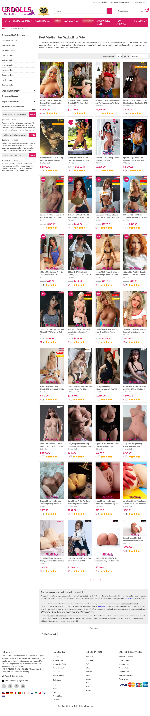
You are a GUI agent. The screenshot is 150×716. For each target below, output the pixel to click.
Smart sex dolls (7, 65)
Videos (88, 679)
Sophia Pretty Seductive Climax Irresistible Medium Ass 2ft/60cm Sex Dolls (107, 445)
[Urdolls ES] (12, 693)
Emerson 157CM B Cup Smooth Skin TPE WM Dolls (107, 158)
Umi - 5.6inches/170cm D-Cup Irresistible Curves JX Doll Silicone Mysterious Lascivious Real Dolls (79, 559)
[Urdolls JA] (16, 693)
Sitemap (56, 700)
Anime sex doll (7, 70)
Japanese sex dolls (8, 45)
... (104, 580)
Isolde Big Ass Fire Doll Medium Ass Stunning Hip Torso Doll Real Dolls (133, 539)
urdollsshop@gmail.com (122, 2)
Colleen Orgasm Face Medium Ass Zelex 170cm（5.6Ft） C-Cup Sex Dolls (134, 387)
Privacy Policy (124, 668)
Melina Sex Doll (58, 675)
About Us (89, 656)
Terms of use (123, 679)
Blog (54, 692)
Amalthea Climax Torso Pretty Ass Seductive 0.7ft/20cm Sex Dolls (134, 502)
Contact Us (90, 660)
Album (88, 690)
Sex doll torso (7, 80)
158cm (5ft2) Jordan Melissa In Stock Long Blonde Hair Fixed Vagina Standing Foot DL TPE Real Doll (107, 273)
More (34, 109)
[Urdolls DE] (8, 693)
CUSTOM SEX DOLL (103, 22)
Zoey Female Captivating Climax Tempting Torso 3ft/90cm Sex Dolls (132, 445)
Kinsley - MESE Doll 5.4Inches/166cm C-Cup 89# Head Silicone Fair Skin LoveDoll (106, 387)
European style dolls (9, 40)
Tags (54, 685)
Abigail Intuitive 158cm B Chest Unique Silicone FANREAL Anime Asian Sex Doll (80, 387)
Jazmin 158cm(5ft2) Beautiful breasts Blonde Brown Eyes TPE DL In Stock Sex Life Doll (134, 330)
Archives (89, 683)
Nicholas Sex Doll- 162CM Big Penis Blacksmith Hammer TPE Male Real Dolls (52, 159)
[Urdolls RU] (32, 693)
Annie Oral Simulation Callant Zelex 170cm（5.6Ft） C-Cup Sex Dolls (51, 445)
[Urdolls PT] (20, 693)
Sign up (142, 2)
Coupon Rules (124, 671)
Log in (137, 2)
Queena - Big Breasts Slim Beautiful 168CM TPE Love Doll (133, 159)
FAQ (87, 664)
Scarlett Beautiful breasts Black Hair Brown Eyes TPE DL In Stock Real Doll (52, 216)
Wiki (87, 686)
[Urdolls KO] (44, 693)
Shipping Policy (124, 664)
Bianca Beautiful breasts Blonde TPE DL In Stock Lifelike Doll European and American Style (52, 387)
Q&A (88, 668)
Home (6, 28)
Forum (55, 688)
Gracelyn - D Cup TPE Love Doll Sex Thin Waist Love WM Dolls (107, 101)
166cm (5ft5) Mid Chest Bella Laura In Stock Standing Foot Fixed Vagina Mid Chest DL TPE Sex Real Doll (80, 330)
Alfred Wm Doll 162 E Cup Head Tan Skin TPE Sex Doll (78, 158)
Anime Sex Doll (58, 668)
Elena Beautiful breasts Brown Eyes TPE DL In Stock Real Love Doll (107, 216)
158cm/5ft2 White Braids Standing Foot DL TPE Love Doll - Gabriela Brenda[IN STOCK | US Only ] (80, 273)
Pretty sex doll (7, 55)
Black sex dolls (7, 85)
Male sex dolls (7, 60)
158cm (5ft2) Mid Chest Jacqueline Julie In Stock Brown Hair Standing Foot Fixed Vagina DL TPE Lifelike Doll (135, 216)
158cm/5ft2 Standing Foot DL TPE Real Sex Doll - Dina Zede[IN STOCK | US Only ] (51, 273)
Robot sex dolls (7, 75)
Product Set (57, 696)
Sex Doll (56, 656)
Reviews (89, 671)
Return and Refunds (126, 675)
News (88, 675)
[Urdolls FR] (28, 693)
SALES (58, 21)
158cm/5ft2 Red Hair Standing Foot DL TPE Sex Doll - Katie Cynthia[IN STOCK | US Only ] (134, 273)
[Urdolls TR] (40, 693)
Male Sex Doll (58, 660)
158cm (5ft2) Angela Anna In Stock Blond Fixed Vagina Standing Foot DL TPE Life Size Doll (107, 330)
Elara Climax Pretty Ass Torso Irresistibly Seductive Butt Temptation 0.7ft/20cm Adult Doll (79, 502)
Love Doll (56, 671)
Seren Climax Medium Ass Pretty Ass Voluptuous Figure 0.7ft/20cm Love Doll (106, 502)
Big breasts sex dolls (9, 50)
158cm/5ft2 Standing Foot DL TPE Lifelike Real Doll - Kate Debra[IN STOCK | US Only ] (79, 216)
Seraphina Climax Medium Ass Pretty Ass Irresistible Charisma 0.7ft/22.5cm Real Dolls (52, 559)
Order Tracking (124, 660)
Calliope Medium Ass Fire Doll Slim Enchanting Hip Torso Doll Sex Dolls (107, 559)
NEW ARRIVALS (121, 22)
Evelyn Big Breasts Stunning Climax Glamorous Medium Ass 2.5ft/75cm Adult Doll (80, 445)
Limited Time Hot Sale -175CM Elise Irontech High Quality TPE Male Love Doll (135, 101)
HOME (7, 20)
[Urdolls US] (4, 693)
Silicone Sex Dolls (59, 664)
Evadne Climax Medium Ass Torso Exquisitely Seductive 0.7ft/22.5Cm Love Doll (50, 502)
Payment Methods (126, 656)
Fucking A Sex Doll (49, 634)
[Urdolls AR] (36, 693)
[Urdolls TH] (3, 697)
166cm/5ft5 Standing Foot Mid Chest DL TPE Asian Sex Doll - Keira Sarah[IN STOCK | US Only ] (52, 330)
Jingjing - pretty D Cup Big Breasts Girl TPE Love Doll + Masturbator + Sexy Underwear (80, 101)
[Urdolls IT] (24, 693)
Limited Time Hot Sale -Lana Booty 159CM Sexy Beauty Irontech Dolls (50, 101)
